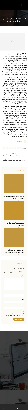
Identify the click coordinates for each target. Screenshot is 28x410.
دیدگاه (22, 276)
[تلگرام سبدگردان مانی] (2, 3)
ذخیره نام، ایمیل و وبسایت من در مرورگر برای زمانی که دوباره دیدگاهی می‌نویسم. (14, 314)
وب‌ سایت (21, 305)
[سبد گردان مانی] (21, 5)
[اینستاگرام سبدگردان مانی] (5, 3)
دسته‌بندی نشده (19, 141)
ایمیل (22, 299)
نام (23, 292)
